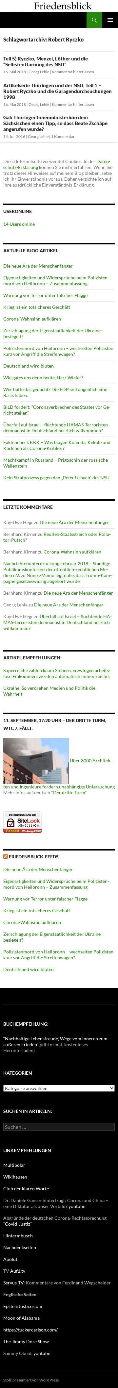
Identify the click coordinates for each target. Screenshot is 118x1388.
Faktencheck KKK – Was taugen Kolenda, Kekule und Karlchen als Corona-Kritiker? (56, 445)
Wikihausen (15, 1177)
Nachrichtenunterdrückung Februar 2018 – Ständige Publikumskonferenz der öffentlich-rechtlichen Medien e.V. (56, 569)
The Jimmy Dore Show (26, 1341)
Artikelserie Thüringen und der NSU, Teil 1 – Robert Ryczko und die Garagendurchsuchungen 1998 (57, 91)
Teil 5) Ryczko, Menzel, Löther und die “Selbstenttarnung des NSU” (45, 61)
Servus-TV (13, 1282)
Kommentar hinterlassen (73, 71)
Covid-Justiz (17, 1224)
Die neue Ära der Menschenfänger (38, 266)
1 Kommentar (63, 136)
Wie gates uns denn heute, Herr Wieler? (43, 377)
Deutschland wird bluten (28, 366)
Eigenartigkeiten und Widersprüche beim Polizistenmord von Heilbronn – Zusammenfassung (56, 280)
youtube (77, 1206)
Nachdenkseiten (19, 1247)
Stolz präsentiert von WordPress (31, 1380)
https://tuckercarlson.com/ (30, 1329)
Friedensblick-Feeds (34, 856)
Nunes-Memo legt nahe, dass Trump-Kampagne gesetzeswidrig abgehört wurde (57, 578)
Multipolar (14, 1165)
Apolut (10, 1259)
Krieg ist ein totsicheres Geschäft (36, 307)
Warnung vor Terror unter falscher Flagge (45, 295)
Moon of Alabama (21, 1318)
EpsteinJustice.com (22, 1306)
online (19, 224)
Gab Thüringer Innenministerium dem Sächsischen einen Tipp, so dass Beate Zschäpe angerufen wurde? (55, 123)
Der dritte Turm (69, 792)
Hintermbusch (18, 1235)
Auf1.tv (17, 1271)
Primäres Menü (110, 20)
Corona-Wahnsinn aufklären (32, 319)
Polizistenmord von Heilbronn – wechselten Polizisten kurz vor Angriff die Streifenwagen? (58, 351)
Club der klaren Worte (26, 1188)
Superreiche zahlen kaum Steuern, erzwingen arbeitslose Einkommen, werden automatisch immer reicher (56, 673)
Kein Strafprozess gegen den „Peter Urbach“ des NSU (56, 477)
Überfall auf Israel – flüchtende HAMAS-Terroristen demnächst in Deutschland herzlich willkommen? (55, 427)
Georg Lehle (39, 71)
